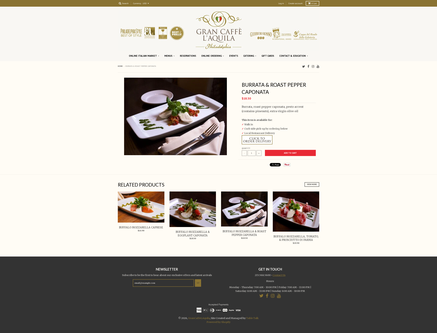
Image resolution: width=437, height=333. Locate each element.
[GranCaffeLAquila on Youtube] (318, 66)
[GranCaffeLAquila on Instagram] (313, 66)
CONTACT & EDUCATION (292, 55)
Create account (295, 3)
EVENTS (233, 55)
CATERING (248, 55)
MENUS (168, 55)
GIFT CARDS (268, 55)
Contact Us (279, 275)
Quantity (246, 148)
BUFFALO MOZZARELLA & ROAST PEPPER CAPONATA (244, 233)
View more (312, 184)
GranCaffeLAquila (199, 318)
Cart (314, 3)
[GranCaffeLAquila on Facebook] (308, 66)
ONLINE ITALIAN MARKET (143, 55)
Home (120, 66)
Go (198, 283)
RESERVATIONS (188, 55)
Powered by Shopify (218, 322)
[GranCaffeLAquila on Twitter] (303, 66)
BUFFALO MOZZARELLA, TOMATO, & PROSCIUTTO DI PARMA (296, 238)
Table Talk (252, 318)
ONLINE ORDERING (211, 55)
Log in (281, 3)
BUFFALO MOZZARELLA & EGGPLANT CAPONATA (193, 233)
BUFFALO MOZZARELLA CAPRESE (141, 227)
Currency (137, 3)
